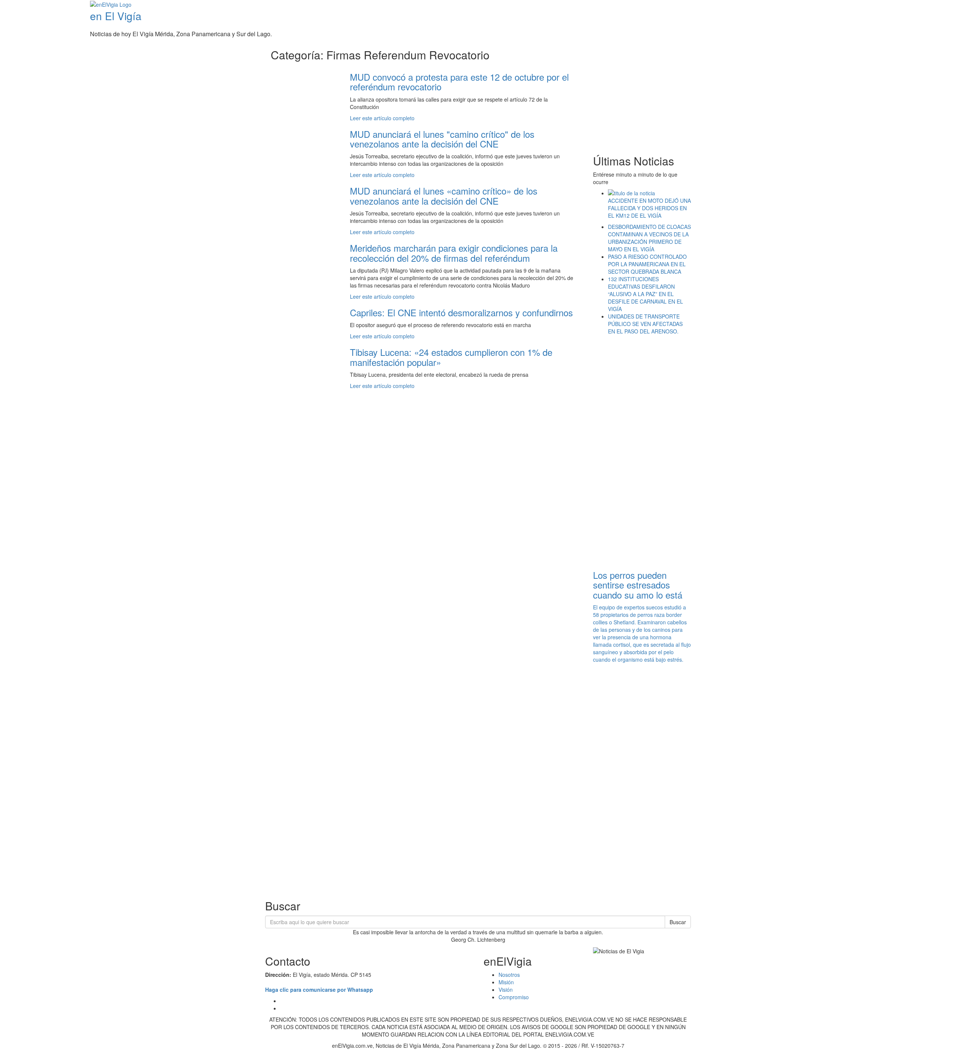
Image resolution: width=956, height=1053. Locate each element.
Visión (506, 989)
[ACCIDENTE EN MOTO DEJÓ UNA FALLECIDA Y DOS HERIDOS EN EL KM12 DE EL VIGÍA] (649, 193)
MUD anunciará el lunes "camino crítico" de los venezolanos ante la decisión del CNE (442, 138)
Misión (506, 982)
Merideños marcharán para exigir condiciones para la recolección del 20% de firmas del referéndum (454, 252)
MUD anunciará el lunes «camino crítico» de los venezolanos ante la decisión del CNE (443, 195)
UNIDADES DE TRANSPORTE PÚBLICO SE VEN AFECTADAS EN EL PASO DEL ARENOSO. (645, 324)
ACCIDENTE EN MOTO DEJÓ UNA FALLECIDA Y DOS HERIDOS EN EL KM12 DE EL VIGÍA (649, 208)
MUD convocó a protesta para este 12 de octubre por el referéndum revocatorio (459, 81)
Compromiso (514, 997)
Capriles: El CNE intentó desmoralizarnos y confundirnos (461, 312)
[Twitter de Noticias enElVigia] (936, 5)
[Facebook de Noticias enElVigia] (931, 5)
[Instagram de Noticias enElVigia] (942, 5)
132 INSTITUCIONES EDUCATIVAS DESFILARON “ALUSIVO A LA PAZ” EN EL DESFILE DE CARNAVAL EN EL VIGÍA (645, 294)
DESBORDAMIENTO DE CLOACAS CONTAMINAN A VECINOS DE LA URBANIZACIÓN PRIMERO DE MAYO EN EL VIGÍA (649, 238)
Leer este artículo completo (382, 118)
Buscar (678, 922)
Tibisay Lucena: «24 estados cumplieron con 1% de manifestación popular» (451, 356)
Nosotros (509, 974)
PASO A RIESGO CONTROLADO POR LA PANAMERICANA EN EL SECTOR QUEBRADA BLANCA (647, 264)
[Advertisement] (655, 93)
